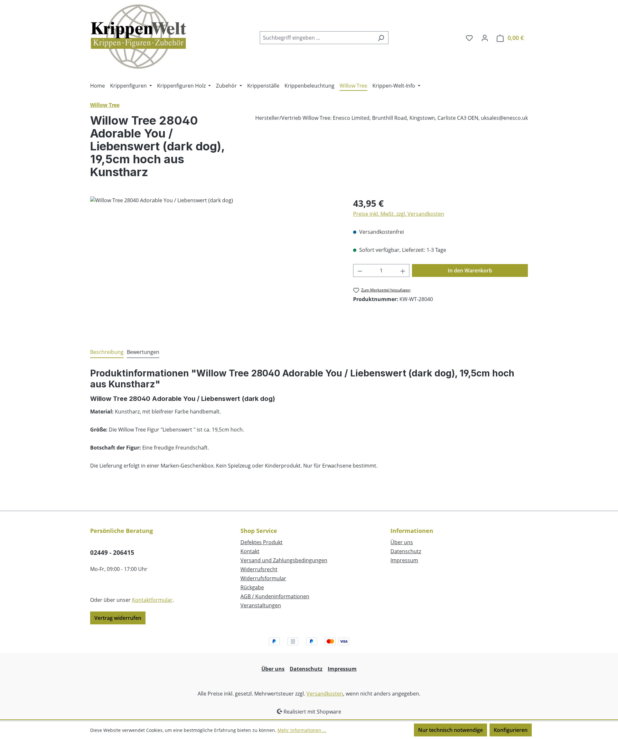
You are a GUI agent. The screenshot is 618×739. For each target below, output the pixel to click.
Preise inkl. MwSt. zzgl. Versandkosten (398, 213)
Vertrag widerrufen (117, 617)
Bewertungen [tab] (143, 351)
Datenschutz (405, 551)
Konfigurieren (511, 730)
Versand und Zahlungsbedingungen (283, 560)
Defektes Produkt (261, 542)
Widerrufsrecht (258, 569)
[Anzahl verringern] (360, 270)
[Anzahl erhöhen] (403, 270)
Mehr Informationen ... (301, 730)
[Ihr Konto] (484, 37)
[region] (215, 265)
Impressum (404, 560)
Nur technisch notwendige (450, 730)
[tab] (107, 352)
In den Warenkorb (470, 270)
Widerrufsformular (263, 578)
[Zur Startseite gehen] (138, 36)
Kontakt (249, 551)
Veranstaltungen (260, 605)
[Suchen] (381, 37)
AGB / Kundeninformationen (274, 596)
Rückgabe (252, 587)
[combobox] (317, 37)
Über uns (401, 542)
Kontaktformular (152, 599)
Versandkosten (324, 693)
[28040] (215, 265)
